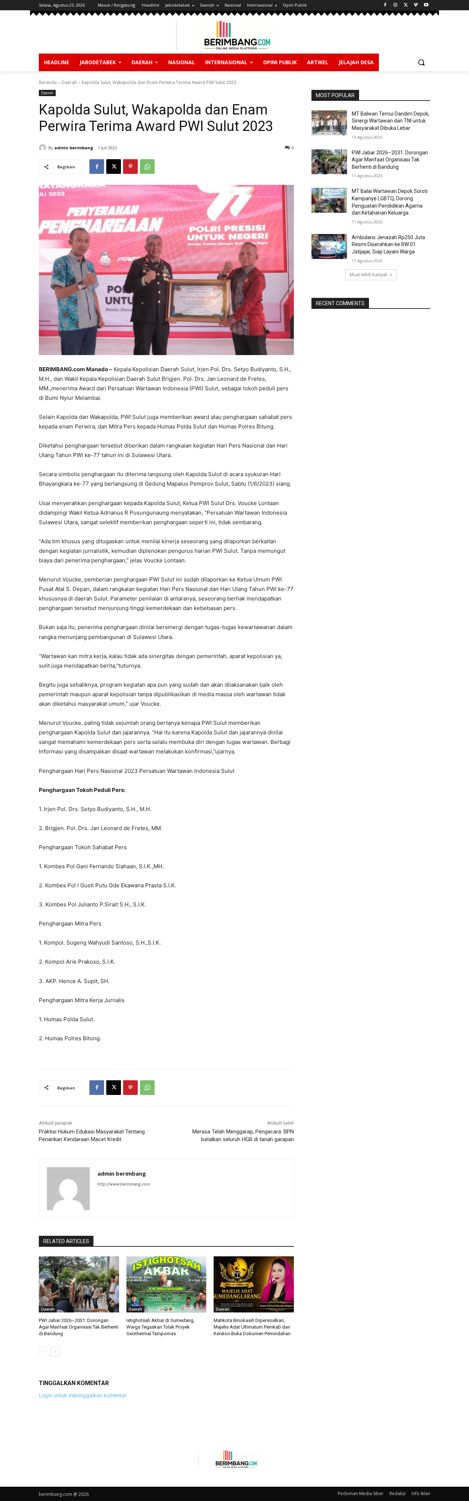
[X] (406, 5)
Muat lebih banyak (368, 274)
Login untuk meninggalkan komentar (82, 1395)
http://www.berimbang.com (123, 1184)
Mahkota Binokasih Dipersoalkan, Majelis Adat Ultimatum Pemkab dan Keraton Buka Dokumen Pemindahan (252, 1327)
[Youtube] (426, 5)
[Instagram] (395, 5)
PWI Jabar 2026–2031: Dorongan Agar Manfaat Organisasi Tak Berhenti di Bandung (78, 1327)
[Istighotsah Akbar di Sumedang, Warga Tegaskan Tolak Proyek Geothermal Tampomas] (166, 1284)
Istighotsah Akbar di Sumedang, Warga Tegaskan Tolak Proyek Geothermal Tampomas (160, 1327)
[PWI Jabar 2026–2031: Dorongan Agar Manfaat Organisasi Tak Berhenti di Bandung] (79, 1284)
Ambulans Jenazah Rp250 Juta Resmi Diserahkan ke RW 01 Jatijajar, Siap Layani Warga (388, 244)
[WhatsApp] (147, 166)
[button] (421, 62)
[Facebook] (385, 5)
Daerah (69, 82)
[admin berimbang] (43, 147)
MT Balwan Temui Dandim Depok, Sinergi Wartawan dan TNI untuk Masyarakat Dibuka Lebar (390, 121)
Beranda (48, 82)
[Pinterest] (130, 166)
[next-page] (55, 1351)
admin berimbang (73, 147)
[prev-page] (43, 1351)
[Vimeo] (415, 5)
